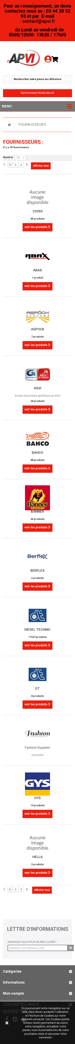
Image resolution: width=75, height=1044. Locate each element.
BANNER (37, 512)
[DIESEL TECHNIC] (37, 615)
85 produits (38, 218)
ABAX (37, 270)
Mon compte (13, 993)
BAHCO (37, 453)
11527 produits (37, 636)
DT (37, 688)
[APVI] (24, 58)
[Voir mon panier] (56, 59)
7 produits (37, 336)
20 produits (38, 401)
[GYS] (37, 783)
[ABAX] (37, 256)
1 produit (37, 277)
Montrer (8, 157)
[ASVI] (37, 374)
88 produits (38, 460)
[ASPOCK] (37, 315)
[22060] (37, 197)
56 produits (38, 519)
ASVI (37, 388)
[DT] (37, 674)
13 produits (38, 805)
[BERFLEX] (37, 556)
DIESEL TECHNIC (37, 629)
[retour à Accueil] (9, 124)
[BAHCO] (37, 438)
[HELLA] (37, 842)
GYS (37, 798)
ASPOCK (37, 329)
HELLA (37, 857)
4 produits (37, 577)
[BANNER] (37, 497)
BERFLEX (37, 570)
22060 (38, 211)
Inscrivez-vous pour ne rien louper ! (32, 941)
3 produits (37, 864)
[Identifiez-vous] (47, 53)
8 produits (37, 695)
